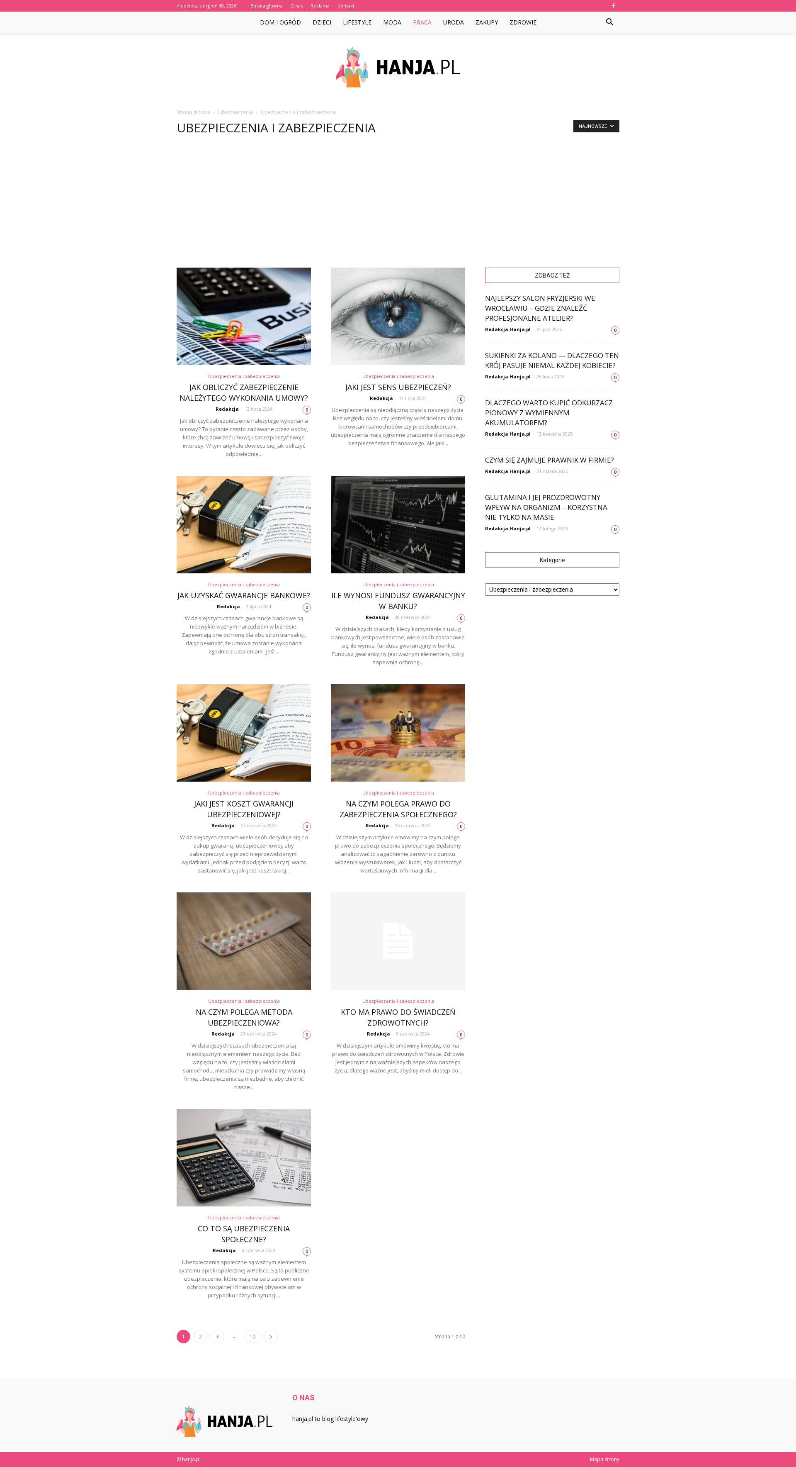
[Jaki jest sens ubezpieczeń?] (398, 316)
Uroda (453, 22)
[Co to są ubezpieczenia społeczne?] (244, 1157)
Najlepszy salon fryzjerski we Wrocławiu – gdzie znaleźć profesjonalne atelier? (540, 308)
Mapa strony (604, 1459)
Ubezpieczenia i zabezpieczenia (244, 376)
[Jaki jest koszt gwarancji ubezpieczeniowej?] (244, 733)
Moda (392, 22)
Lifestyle (357, 22)
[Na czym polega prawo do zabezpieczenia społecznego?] (398, 733)
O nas (296, 5)
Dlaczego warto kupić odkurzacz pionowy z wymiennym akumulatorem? (549, 412)
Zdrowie (523, 22)
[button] (609, 22)
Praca (422, 22)
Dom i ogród (280, 22)
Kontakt (345, 5)
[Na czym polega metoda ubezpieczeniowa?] (244, 941)
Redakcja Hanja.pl (508, 329)
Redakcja (227, 409)
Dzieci (322, 22)
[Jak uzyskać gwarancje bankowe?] (244, 524)
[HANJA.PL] (398, 67)
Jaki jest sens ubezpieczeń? (398, 387)
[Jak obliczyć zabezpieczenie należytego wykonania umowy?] (244, 316)
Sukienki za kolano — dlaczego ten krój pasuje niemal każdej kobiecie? (552, 360)
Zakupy (487, 22)
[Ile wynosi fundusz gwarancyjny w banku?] (398, 524)
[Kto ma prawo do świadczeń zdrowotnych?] (398, 941)
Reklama (320, 5)
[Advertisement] (398, 205)
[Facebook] (613, 6)
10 (252, 1336)
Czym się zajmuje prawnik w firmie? (549, 460)
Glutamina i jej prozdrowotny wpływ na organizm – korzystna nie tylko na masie (546, 507)
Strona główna (266, 5)
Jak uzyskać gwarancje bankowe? (243, 595)
